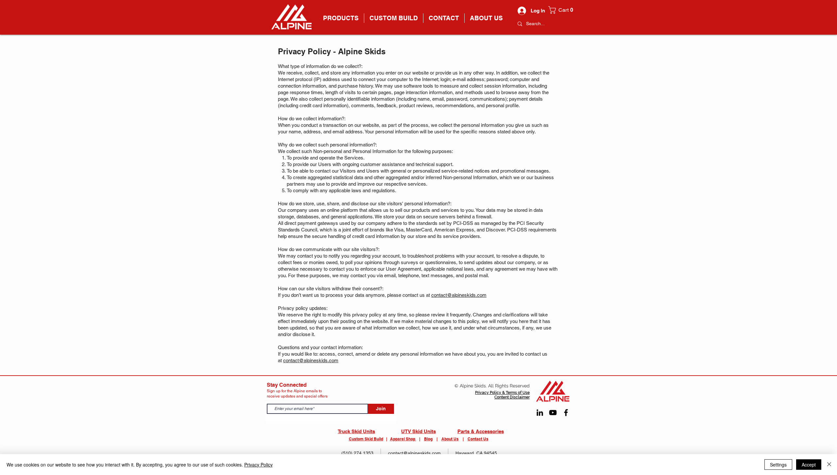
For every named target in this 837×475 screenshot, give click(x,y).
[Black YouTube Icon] (552, 412)
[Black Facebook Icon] (566, 412)
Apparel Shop (403, 438)
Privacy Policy (258, 464)
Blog (428, 438)
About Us (450, 438)
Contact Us (478, 438)
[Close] (829, 464)
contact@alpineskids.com (459, 295)
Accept (809, 464)
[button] (562, 10)
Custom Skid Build (366, 438)
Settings (778, 464)
